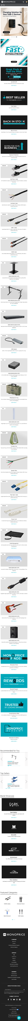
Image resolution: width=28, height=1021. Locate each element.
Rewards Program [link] (14, 689)
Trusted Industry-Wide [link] (14, 713)
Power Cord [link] (14, 519)
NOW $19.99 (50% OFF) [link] (14, 422)
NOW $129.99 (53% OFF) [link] (14, 616)
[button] (26, 2)
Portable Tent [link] (14, 446)
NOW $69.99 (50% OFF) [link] (14, 640)
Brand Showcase (7, 796)
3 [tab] (16, 921)
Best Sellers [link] (14, 106)
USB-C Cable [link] (14, 228)
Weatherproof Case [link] (14, 398)
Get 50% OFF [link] (14, 82)
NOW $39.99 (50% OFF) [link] (14, 276)
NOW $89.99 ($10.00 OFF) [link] (14, 373)
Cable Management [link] (14, 543)
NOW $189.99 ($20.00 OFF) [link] (14, 300)
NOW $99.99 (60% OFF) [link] (14, 568)
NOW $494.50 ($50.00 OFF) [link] (14, 325)
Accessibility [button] (14, 962)
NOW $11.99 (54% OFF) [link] (14, 592)
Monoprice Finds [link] (14, 665)
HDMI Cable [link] (14, 252)
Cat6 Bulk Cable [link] (14, 203)
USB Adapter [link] (14, 349)
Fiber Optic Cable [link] (14, 495)
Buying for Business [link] (14, 155)
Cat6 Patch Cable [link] (14, 179)
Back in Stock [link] (14, 130)
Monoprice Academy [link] (14, 738)
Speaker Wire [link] (14, 470)
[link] (3, 5)
